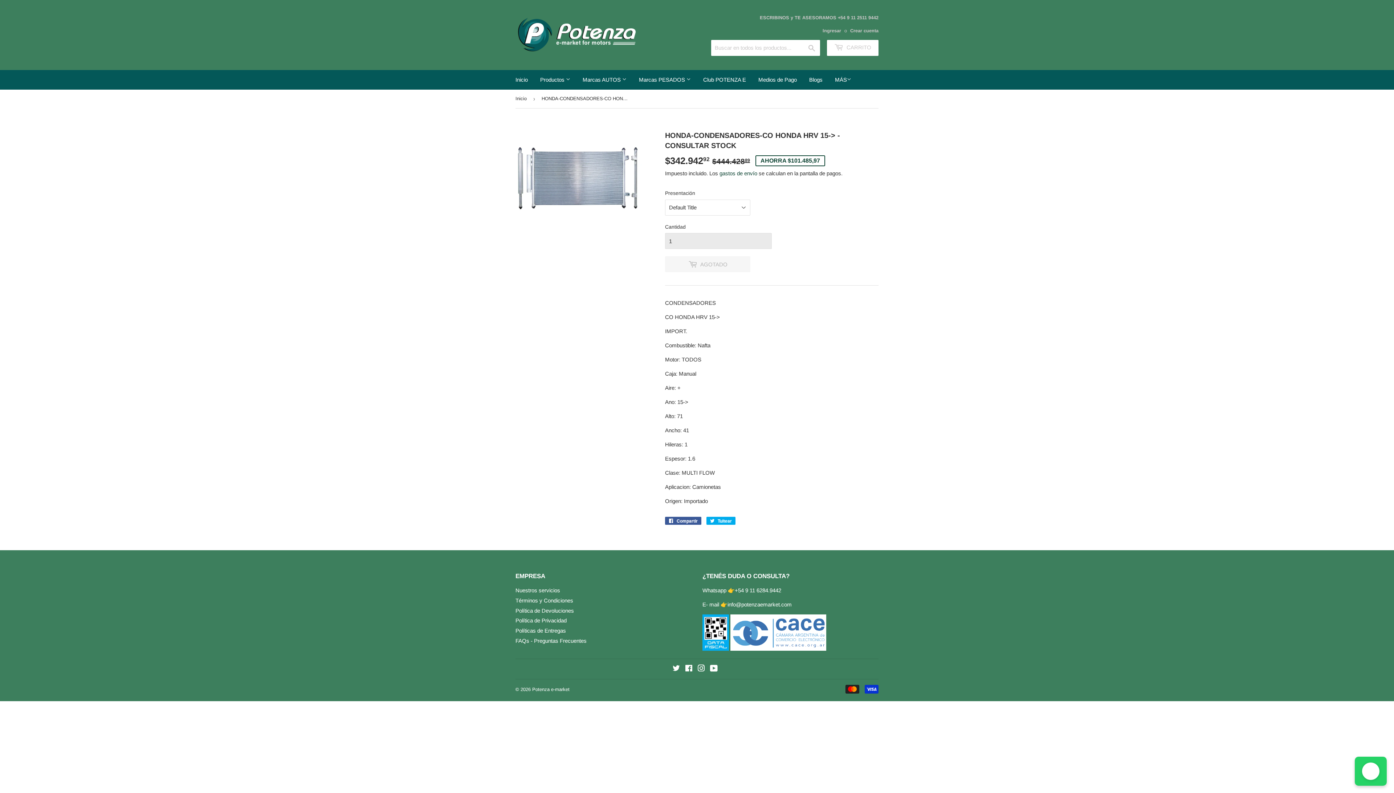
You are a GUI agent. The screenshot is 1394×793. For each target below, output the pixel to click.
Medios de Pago (777, 80)
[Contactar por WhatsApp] (1371, 771)
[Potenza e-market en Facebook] (689, 669)
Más (841, 80)
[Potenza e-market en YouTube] (714, 669)
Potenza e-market (551, 689)
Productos (553, 80)
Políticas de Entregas (540, 631)
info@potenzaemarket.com (759, 604)
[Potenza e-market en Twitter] (676, 669)
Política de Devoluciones (544, 611)
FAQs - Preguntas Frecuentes (551, 641)
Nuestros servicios (537, 590)
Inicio (521, 80)
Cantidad (675, 227)
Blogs (816, 80)
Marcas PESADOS (662, 80)
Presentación (680, 193)
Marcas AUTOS (602, 80)
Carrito (858, 47)
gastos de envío (738, 173)
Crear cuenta (864, 30)
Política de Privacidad (541, 620)
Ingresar (832, 30)
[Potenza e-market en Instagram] (701, 669)
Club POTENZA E (724, 80)
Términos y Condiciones (544, 600)
